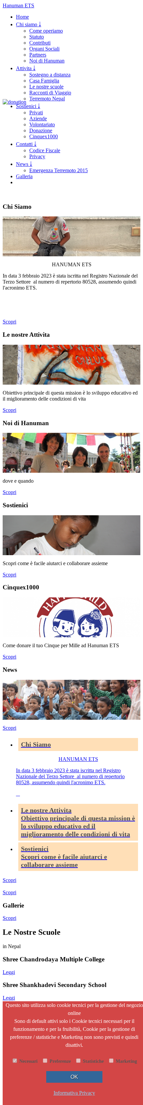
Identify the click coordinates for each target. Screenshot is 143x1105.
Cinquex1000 (43, 136)
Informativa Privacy (74, 1093)
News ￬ (24, 164)
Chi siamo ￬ (28, 24)
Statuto (36, 37)
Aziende (38, 118)
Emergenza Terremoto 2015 (58, 170)
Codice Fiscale (44, 150)
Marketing (125, 1061)
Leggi (9, 972)
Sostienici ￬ (28, 106)
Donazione (40, 130)
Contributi (40, 43)
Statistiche (92, 1061)
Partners (37, 55)
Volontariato (42, 124)
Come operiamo (46, 31)
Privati (36, 112)
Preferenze (59, 1061)
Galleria (24, 176)
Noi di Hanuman (47, 60)
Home (22, 17)
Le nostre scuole (46, 86)
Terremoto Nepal (47, 98)
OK (74, 1077)
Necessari (28, 1061)
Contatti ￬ (26, 144)
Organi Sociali (44, 49)
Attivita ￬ (26, 68)
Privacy (37, 156)
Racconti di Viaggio (50, 92)
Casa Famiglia (44, 80)
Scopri (9, 321)
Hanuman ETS (18, 5)
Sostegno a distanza (50, 74)
